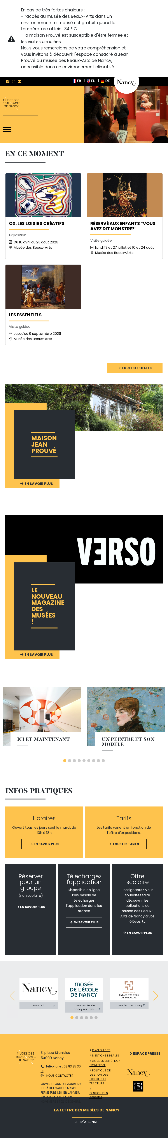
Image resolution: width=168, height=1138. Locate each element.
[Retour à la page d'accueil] (11, 103)
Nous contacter (59, 1076)
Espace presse (146, 1053)
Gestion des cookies (98, 1095)
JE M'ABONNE (86, 1121)
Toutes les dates (137, 368)
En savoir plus (46, 844)
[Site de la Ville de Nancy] (141, 1072)
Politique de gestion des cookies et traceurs (100, 1076)
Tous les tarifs (125, 844)
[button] (64, 760)
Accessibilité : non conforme (105, 1063)
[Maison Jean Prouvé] (84, 407)
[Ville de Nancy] (126, 80)
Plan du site (101, 1050)
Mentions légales (105, 1055)
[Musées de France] (141, 1086)
